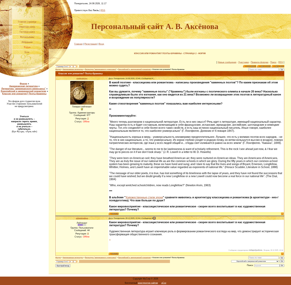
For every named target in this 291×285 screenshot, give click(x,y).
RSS (103, 10)
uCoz (163, 283)
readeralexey (81, 78)
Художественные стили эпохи (144, 197)
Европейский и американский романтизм (23, 91)
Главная (78, 44)
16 (154, 218)
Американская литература (23, 86)
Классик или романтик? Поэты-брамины (24, 93)
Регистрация (90, 44)
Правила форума (259, 62)
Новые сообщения (227, 62)
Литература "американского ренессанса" (23, 88)
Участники (243, 62)
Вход (101, 44)
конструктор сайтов (148, 283)
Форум (23, 83)
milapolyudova (82, 218)
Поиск (273, 62)
